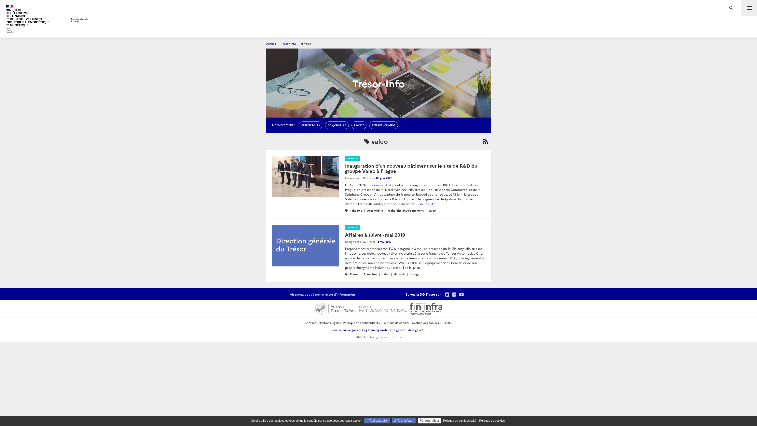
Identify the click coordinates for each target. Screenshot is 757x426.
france (359, 125)
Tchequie (356, 210)
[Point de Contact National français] (383, 308)
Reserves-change (383, 125)
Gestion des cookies (425, 323)
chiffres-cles (310, 125)
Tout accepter (378, 420)
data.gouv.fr (416, 330)
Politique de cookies (395, 323)
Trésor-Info (288, 44)
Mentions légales (329, 323)
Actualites (370, 274)
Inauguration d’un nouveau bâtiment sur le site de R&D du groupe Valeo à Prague (411, 168)
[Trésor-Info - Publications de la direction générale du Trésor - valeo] (485, 141)
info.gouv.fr (398, 330)
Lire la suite (427, 204)
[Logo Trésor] (78, 20)
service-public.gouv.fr (346, 330)
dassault (399, 274)
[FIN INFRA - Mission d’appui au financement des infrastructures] (426, 308)
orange (414, 274)
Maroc (354, 274)
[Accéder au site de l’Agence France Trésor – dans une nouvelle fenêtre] (335, 308)
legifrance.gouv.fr (375, 330)
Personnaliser (429, 420)
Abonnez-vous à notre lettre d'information (322, 294)
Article (352, 158)
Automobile (375, 210)
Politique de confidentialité (361, 323)
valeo (432, 210)
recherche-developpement (406, 210)
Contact (310, 323)
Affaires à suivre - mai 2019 (375, 234)
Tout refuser (405, 420)
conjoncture (337, 125)
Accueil (271, 44)
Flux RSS (446, 323)
